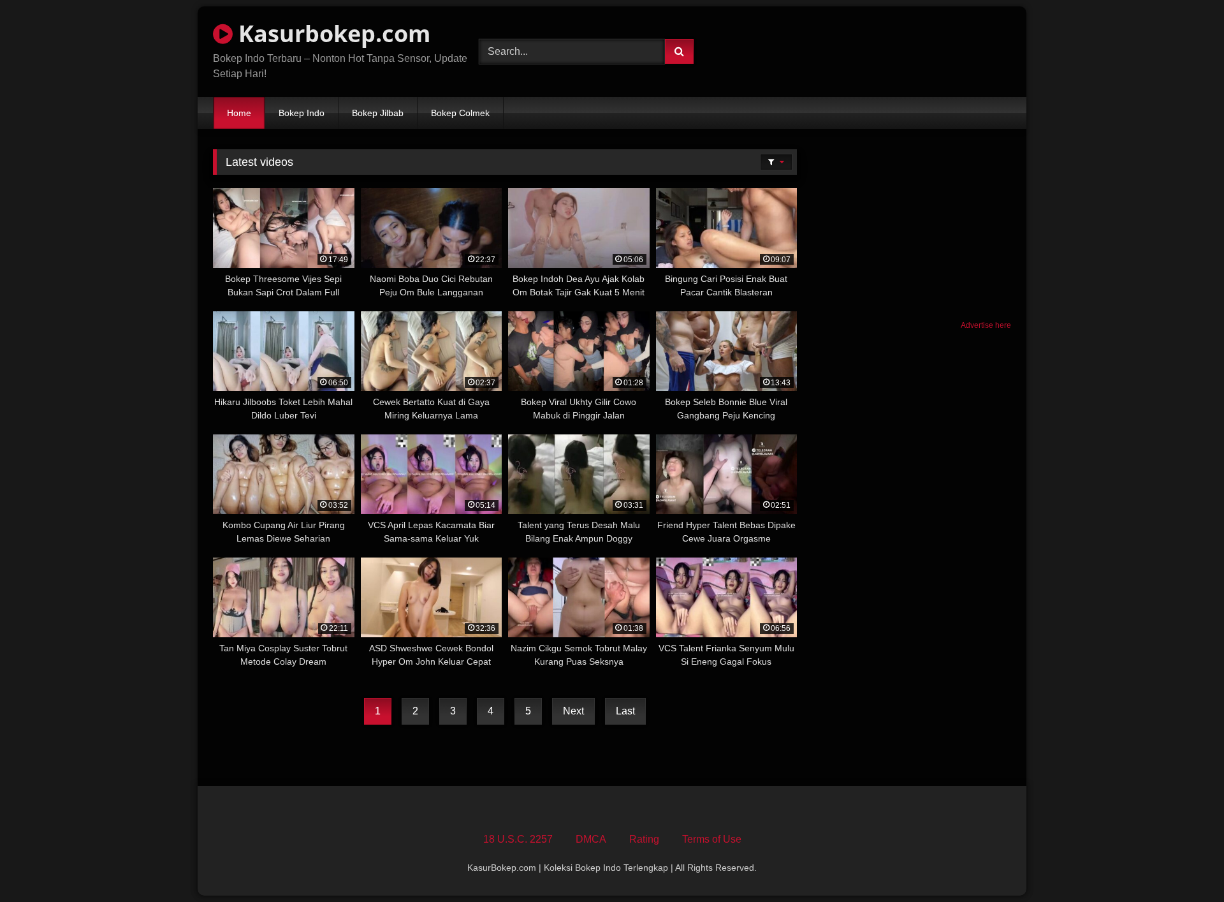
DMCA (591, 839)
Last (625, 711)
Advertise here (986, 325)
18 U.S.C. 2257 (518, 839)
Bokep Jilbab (378, 113)
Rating (644, 839)
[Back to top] (1184, 864)
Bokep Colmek (460, 113)
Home (239, 113)
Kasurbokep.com (331, 33)
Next (573, 711)
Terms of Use (711, 839)
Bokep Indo (301, 113)
